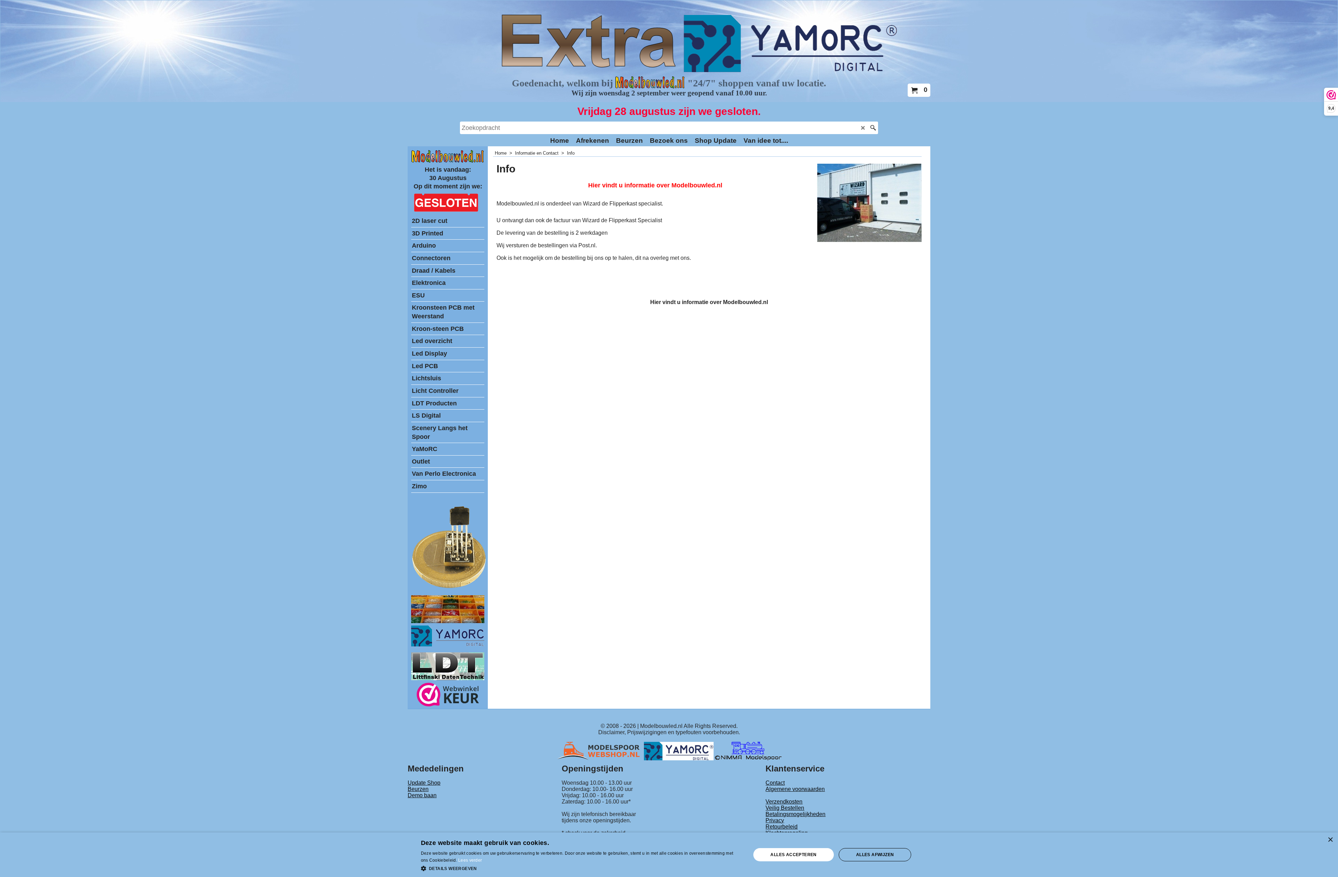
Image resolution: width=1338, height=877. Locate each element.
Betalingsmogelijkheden (795, 814)
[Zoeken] (873, 128)
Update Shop (424, 783)
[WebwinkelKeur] (448, 696)
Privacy (775, 820)
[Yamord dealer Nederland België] (679, 751)
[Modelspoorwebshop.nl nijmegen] (600, 751)
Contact (775, 783)
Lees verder (470, 860)
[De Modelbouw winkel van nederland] (447, 161)
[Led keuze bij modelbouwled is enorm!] (447, 621)
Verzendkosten (784, 802)
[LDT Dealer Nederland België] (449, 587)
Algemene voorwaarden (795, 789)
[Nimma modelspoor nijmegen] (748, 751)
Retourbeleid (782, 827)
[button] (581, 868)
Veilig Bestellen (785, 808)
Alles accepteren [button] (793, 854)
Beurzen (418, 789)
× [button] (1330, 840)
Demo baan (422, 795)
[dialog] (669, 854)
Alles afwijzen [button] (875, 854)
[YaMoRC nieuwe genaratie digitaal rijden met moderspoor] (447, 644)
